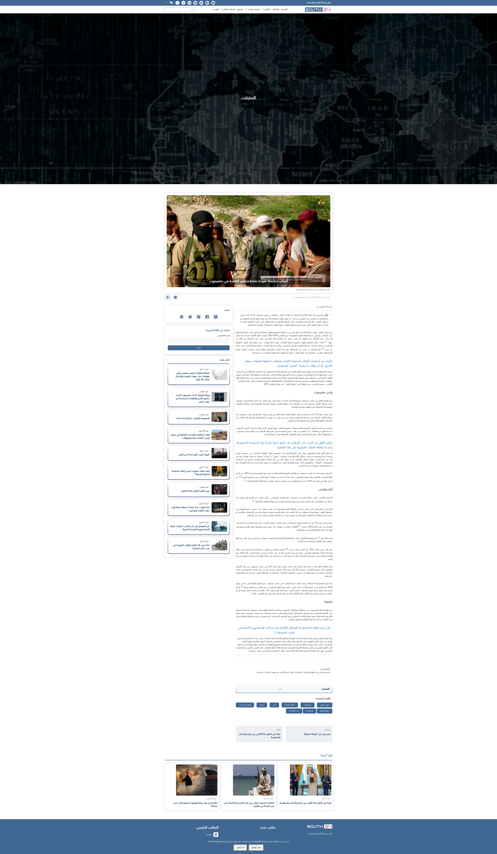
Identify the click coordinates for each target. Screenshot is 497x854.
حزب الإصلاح (294, 711)
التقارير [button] (267, 9)
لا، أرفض (240, 847)
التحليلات (275, 9)
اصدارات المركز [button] (229, 9)
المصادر (326, 689)
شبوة (262, 705)
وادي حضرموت (245, 705)
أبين (274, 705)
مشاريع (240, 9)
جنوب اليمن (324, 705)
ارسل (199, 348)
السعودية (309, 711)
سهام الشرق (324, 711)
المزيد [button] (216, 9)
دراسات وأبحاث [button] (253, 9)
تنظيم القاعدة (290, 705)
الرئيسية (284, 9)
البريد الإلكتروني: (223, 335)
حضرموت (307, 705)
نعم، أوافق (256, 847)
